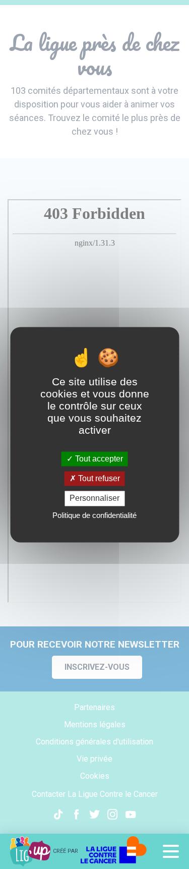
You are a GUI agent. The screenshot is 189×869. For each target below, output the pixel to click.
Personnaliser (94, 498)
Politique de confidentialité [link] (94, 515)
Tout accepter (98, 458)
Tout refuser (98, 479)
